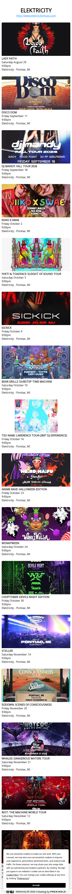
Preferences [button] (23, 878)
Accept (36, 885)
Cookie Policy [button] (12, 875)
